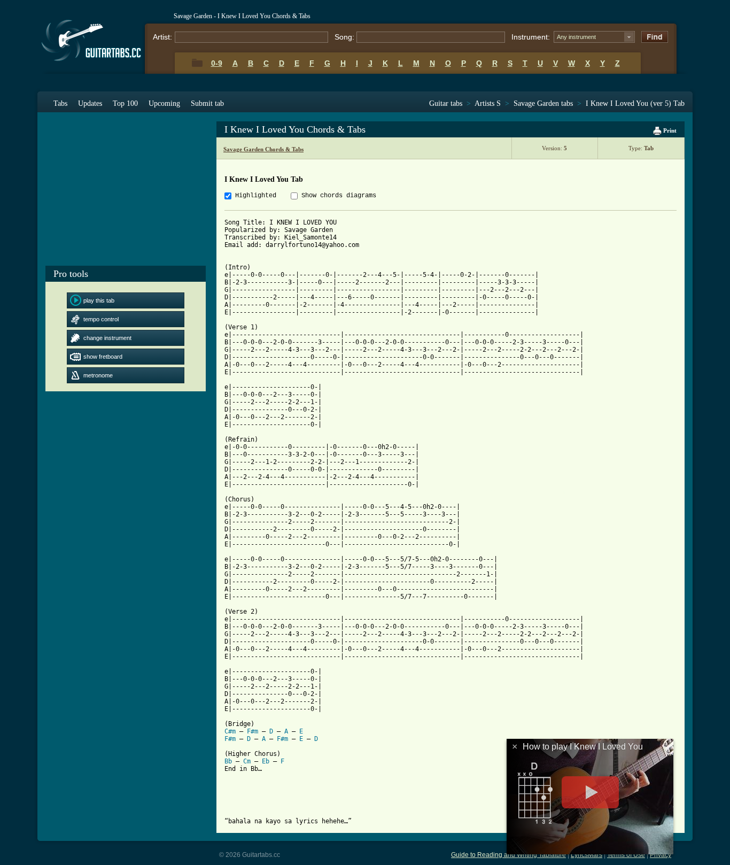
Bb (228, 761)
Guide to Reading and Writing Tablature (508, 855)
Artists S (488, 103)
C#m (230, 731)
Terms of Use (626, 855)
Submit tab (207, 103)
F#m (252, 731)
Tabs (60, 103)
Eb (265, 761)
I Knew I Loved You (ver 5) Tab (635, 103)
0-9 (216, 63)
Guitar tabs (445, 103)
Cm (247, 761)
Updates (90, 103)
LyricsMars (586, 855)
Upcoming (164, 103)
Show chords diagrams (338, 195)
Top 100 (125, 103)
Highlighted (255, 195)
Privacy (660, 855)
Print (669, 130)
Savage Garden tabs (543, 103)
